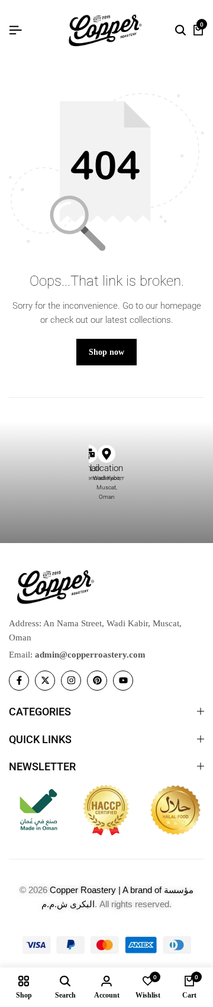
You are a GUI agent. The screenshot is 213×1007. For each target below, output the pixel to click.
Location (106, 468)
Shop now (106, 352)
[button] (101, 445)
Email (88, 468)
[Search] (180, 30)
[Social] (19, 681)
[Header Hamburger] (15, 30)
